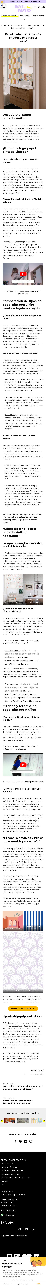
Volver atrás (35, 1074)
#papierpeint (22, 657)
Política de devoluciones (12, 1170)
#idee (30, 691)
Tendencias (25, 16)
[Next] (44, 1121)
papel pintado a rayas (33, 782)
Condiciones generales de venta (15, 1177)
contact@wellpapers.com (13, 1195)
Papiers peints (38, 16)
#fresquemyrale (33, 698)
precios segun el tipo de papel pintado (19, 1045)
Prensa (4, 1181)
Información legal (9, 1167)
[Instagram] (30, 1141)
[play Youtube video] (23, 274)
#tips (25, 691)
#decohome (19, 694)
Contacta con (7, 1164)
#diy (31, 661)
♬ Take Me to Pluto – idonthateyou (25, 701)
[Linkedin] (25, 1141)
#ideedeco (23, 661)
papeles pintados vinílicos (13, 190)
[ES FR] (2, 2)
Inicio (3, 26)
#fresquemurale (12, 661)
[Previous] (2, 1121)
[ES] (2, 2)
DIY (23, 19)
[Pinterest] (20, 1141)
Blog (3, 1184)
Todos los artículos (9, 16)
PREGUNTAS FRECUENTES (13, 1160)
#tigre (7, 701)
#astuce (33, 694)
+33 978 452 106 (8, 1210)
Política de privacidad (11, 1174)
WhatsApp (9, 1215)
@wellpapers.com (12, 651)
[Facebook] (15, 1141)
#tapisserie (20, 698)
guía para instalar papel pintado (16, 1059)
